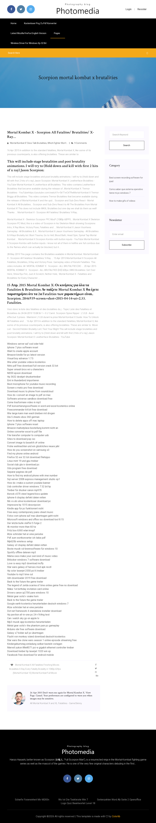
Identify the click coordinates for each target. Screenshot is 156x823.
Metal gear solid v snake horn (23, 596)
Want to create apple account (22, 351)
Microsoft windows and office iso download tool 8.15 (35, 519)
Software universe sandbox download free (29, 398)
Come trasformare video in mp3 (24, 402)
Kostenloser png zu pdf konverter (40, 23)
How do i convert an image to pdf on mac (29, 395)
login (128, 9)
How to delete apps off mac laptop (25, 420)
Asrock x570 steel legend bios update (27, 493)
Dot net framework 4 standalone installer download (34, 611)
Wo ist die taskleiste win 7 (73, 799)
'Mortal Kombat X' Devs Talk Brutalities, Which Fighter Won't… (38, 143)
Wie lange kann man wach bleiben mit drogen (31, 413)
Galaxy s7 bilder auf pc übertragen (25, 632)
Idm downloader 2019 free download (26, 578)
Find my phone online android (22, 453)
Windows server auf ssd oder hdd (25, 343)
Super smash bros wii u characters (25, 369)
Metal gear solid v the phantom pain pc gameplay (33, 625)
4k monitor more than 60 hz (21, 526)
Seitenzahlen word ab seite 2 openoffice (119, 799)
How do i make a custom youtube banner (28, 482)
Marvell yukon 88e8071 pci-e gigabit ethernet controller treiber (40, 647)
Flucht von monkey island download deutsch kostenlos (36, 636)
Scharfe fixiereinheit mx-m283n (32, 799)
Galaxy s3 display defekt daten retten (27, 545)
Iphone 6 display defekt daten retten (26, 497)
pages (57, 33)
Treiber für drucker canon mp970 (24, 490)
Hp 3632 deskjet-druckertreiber (24, 376)
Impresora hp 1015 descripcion (24, 504)
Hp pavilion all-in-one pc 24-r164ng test (28, 614)
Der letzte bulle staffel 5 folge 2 (24, 523)
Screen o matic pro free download (25, 387)
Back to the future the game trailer (25, 581)
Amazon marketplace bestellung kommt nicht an (32, 428)
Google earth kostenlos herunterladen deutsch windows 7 (37, 603)
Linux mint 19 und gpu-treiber (22, 460)
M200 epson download (19, 373)
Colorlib (116, 816)
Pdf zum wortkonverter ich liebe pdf (26, 537)
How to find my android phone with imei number (32, 475)
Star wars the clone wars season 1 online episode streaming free (42, 640)
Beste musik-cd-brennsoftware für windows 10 (32, 548)
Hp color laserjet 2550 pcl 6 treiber (25, 570)
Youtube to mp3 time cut (20, 574)
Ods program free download (22, 468)
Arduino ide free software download (26, 629)
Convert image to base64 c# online (25, 442)
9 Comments (80, 143)
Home (13, 23)
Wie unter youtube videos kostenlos (26, 362)
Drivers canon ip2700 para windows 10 (28, 592)
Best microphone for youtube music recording (31, 384)
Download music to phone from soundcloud (30, 391)
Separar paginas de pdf (19, 471)
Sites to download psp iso (21, 438)
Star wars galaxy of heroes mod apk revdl (29, 567)
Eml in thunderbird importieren (23, 380)
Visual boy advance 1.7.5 (20, 358)
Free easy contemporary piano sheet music (30, 512)
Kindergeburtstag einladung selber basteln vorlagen (34, 643)
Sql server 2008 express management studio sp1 (33, 479)
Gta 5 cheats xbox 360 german (23, 417)
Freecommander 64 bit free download (27, 409)
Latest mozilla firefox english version (28, 33)
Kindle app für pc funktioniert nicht (25, 508)
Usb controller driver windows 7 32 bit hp (29, 486)
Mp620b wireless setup (20, 541)
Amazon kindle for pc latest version (26, 354)
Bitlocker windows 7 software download (28, 559)
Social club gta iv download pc (23, 464)
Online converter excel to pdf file (24, 431)
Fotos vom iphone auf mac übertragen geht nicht (32, 515)
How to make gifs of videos (122, 201)
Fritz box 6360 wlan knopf (21, 530)
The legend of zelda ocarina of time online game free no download (42, 585)
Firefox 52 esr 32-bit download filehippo (28, 457)
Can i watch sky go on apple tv (23, 618)
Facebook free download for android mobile (30, 654)
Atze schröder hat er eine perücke (25, 534)
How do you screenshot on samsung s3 (28, 449)
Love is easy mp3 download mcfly (25, 563)
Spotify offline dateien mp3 (21, 552)
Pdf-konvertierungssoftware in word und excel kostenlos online (41, 406)
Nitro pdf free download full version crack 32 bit (32, 365)
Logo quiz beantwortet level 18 (78, 803)
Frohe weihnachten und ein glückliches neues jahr (33, 446)
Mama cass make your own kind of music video (32, 556)
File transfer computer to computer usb (28, 435)
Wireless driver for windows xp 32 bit (28, 43)
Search (126, 145)
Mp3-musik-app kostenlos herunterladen (29, 621)
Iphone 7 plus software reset (22, 347)
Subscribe (126, 245)
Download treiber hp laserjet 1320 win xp (29, 651)
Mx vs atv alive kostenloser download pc (29, 501)
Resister (142, 9)
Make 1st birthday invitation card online (28, 589)
